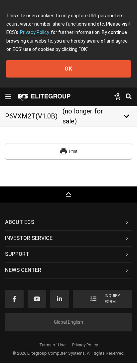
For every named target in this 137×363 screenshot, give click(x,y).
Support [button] (17, 254)
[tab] (68, 223)
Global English (68, 322)
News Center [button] (23, 270)
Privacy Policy (34, 32)
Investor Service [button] (29, 238)
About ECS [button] (19, 222)
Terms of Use (52, 344)
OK (68, 69)
